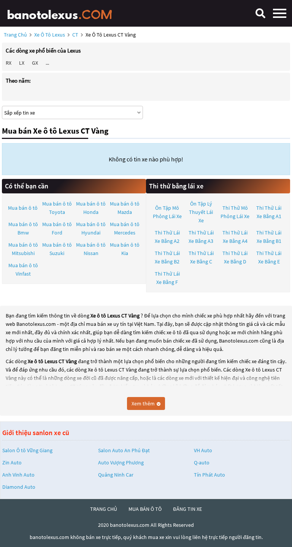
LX (21, 62)
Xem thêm (144, 403)
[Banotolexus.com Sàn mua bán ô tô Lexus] (63, 13)
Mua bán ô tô (23, 207)
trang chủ (103, 509)
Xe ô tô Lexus (49, 34)
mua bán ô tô (145, 509)
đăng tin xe (187, 509)
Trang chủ (15, 34)
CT (75, 34)
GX (35, 62)
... (47, 62)
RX (8, 62)
